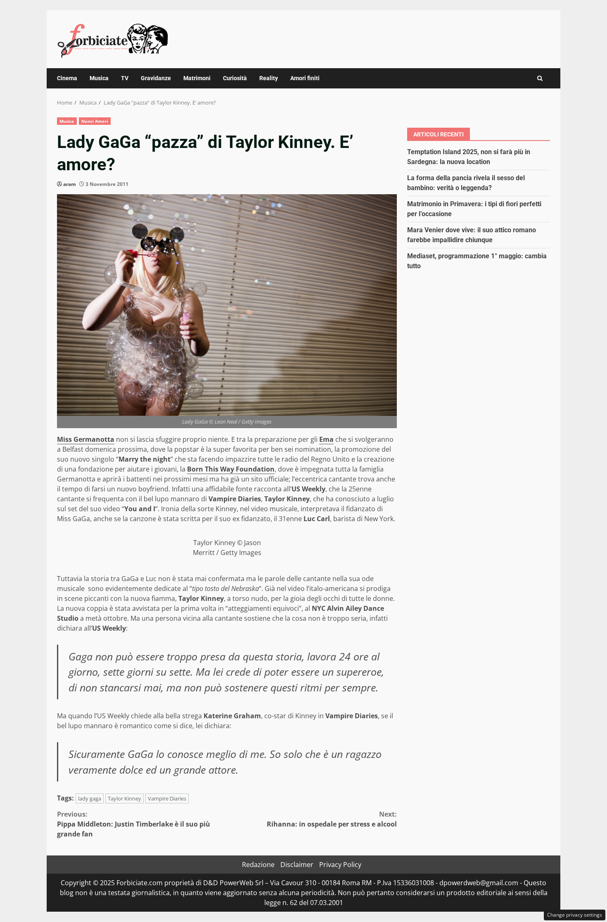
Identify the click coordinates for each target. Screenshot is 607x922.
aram (69, 184)
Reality (268, 78)
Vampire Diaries (167, 798)
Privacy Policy (340, 864)
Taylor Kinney (124, 798)
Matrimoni (197, 78)
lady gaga (89, 798)
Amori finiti (305, 78)
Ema (326, 439)
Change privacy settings (574, 914)
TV (124, 78)
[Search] (540, 78)
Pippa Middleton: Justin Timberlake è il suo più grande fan (133, 824)
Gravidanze (156, 78)
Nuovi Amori (94, 121)
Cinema (67, 78)
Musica (99, 78)
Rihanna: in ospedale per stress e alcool (332, 819)
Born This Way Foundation (231, 469)
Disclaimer (296, 864)
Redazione (258, 864)
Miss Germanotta (85, 439)
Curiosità (235, 78)
